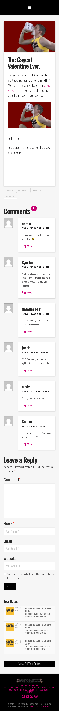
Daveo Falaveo (22, 190)
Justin (26, 348)
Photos (23, 690)
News (51, 688)
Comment (12, 479)
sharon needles (10, 196)
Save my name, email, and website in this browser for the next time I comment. (30, 576)
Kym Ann (28, 262)
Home (20, 685)
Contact (29, 692)
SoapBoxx (13, 690)
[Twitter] (27, 696)
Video (31, 690)
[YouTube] (31, 696)
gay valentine (37, 190)
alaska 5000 (9, 190)
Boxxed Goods (43, 690)
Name (9, 523)
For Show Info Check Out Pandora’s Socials (26, 688)
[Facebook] (23, 696)
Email (9, 541)
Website (10, 558)
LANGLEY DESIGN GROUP (40, 706)
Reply (26, 246)
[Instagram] (35, 696)
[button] (29, 7)
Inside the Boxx (33, 685)
